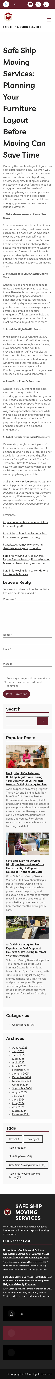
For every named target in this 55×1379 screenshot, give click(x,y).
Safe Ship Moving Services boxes (24, 1175)
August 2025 (19, 1047)
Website (7, 663)
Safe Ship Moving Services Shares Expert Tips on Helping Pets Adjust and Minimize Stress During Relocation (26, 559)
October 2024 (20, 1084)
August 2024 (19, 1092)
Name (7, 634)
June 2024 (18, 1099)
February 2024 (20, 1114)
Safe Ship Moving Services (22, 27)
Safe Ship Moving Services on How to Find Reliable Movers (25, 572)
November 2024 (21, 1081)
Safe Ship (17, 1147)
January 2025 (20, 1073)
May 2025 (18, 1058)
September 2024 (22, 1088)
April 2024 (18, 1107)
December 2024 (21, 1077)
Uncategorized (20, 1024)
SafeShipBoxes (20, 1156)
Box (14, 1139)
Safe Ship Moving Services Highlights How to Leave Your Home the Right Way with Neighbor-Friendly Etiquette (25, 866)
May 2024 (18, 1103)
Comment (9, 599)
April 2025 (18, 1062)
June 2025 (18, 1055)
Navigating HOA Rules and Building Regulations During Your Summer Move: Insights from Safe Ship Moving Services (26, 778)
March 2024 (19, 1110)
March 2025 (19, 1066)
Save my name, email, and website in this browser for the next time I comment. (28, 682)
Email (7, 649)
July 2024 (18, 1095)
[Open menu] (49, 20)
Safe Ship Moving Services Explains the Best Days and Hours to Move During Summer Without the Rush (26, 950)
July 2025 (18, 1051)
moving (33, 1139)
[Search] (42, 721)
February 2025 (20, 1069)
